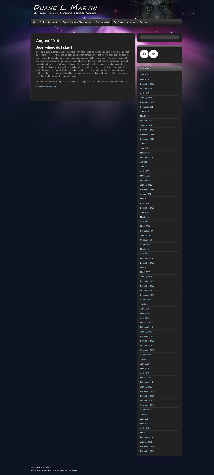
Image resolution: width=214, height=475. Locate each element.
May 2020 (144, 217)
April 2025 (144, 93)
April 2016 (144, 318)
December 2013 (147, 446)
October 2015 (146, 346)
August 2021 (145, 194)
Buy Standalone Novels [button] (124, 22)
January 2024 (146, 125)
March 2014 (145, 433)
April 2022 (144, 171)
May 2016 (144, 313)
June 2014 (144, 419)
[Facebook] (145, 54)
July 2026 (144, 75)
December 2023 (147, 130)
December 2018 (147, 263)
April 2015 (144, 373)
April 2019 (144, 254)
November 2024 (147, 102)
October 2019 (146, 240)
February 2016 (146, 327)
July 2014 (144, 414)
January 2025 (146, 98)
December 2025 (147, 84)
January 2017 (146, 277)
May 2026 (144, 79)
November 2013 (147, 451)
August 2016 (145, 300)
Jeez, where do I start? (54, 47)
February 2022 (146, 180)
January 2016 (146, 332)
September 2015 (147, 350)
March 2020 (145, 226)
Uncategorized (50, 86)
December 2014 (147, 391)
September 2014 (147, 405)
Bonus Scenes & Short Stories (77, 22)
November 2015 (147, 341)
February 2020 (146, 231)
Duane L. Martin (40, 467)
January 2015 (146, 387)
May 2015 (144, 368)
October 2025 (146, 88)
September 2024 (147, 107)
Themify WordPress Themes (65, 470)
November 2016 (147, 286)
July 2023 (144, 144)
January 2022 (146, 185)
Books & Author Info (49, 22)
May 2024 (144, 116)
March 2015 (145, 378)
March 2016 (145, 323)
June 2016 (144, 309)
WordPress (46, 470)
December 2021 (147, 190)
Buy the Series (102, 22)
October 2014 (146, 401)
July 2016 (144, 304)
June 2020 (144, 212)
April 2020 (144, 222)
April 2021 (144, 203)
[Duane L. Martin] (106, 17)
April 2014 (144, 428)
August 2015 (145, 355)
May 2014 (144, 423)
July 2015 (144, 359)
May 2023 (144, 153)
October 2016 (146, 290)
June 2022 (144, 167)
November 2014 (147, 396)
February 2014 (146, 437)
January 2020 (146, 235)
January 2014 (146, 442)
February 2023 (146, 157)
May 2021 (144, 199)
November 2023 (147, 134)
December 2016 (147, 281)
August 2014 (145, 410)
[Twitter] (154, 54)
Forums (143, 22)
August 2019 (145, 245)
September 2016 (147, 295)
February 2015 (146, 382)
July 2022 (144, 162)
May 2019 (144, 249)
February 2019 (146, 258)
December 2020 (147, 208)
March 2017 (145, 272)
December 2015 (147, 336)
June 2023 (144, 148)
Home (34, 22)
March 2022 (145, 176)
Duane (41, 86)
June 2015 (144, 364)
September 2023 (147, 139)
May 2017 (144, 267)
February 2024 (146, 121)
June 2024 (144, 111)
